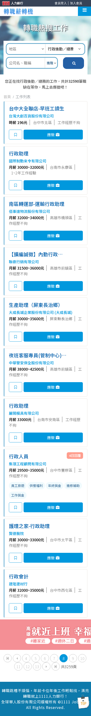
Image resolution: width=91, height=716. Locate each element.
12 (28, 666)
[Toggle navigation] (84, 11)
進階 (50, 62)
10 (82, 658)
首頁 (7, 96)
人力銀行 (10, 3)
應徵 (51, 134)
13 (37, 666)
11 (18, 666)
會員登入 (61, 3)
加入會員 (76, 3)
